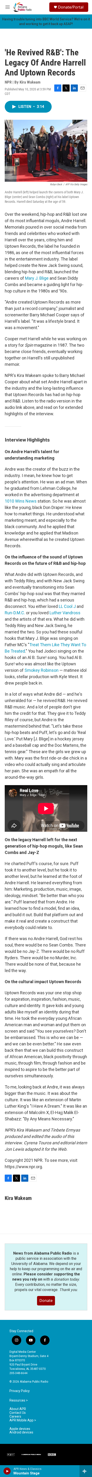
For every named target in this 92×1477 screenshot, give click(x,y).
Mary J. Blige (37, 278)
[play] (7, 1471)
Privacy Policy (19, 1391)
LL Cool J (67, 606)
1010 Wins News (21, 501)
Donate (46, 1300)
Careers (15, 1416)
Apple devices (19, 1429)
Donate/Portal (71, 7)
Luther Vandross (65, 612)
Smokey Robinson (41, 670)
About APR (17, 1409)
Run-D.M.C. (15, 612)
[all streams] (85, 1471)
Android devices (21, 1432)
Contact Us (17, 1413)
